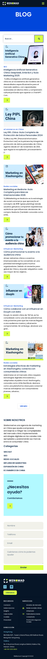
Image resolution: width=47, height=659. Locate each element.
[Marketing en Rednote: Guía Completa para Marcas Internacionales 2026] (23, 174)
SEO (5, 67)
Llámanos (10, 592)
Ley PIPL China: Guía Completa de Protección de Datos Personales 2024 (23, 134)
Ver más (23, 406)
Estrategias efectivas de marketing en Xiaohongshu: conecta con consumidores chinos (22, 368)
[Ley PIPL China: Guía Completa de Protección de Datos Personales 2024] (23, 117)
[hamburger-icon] (43, 3)
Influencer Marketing (13, 249)
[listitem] (23, 636)
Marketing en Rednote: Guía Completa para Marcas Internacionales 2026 (18, 192)
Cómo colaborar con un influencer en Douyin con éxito (23, 310)
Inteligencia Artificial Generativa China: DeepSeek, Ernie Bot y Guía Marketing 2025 (21, 72)
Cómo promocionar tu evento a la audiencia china (22, 253)
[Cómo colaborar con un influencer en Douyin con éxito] (23, 293)
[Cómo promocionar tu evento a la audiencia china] (23, 236)
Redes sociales (11, 186)
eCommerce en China (14, 129)
